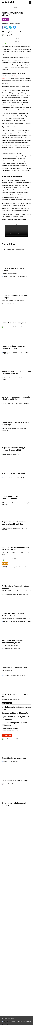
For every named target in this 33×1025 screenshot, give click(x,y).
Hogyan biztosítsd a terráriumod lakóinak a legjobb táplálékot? (14, 523)
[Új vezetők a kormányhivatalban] (16, 746)
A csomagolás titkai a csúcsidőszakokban (10, 498)
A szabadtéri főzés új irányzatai (14, 323)
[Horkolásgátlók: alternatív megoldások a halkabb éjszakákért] (16, 360)
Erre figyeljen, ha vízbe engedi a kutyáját (13, 269)
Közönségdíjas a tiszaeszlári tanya (15, 780)
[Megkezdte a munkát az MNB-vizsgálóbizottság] (16, 602)
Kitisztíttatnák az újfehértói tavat (14, 668)
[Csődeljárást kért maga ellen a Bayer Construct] (16, 574)
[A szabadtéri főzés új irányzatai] (16, 311)
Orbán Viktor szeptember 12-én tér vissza (15, 696)
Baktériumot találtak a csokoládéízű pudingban (15, 297)
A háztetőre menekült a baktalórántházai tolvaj (10, 730)
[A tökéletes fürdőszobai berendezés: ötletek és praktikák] (16, 385)
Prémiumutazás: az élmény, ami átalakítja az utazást (13, 347)
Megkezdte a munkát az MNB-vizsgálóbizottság (13, 614)
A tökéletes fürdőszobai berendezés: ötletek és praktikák (16, 398)
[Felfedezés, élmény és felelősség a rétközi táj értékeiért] (16, 536)
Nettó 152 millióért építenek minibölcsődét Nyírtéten (12, 642)
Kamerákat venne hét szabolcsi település (14, 804)
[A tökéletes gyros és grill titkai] (16, 462)
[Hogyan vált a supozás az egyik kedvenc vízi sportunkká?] (16, 436)
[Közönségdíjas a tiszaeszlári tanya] (16, 769)
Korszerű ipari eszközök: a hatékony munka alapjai (15, 424)
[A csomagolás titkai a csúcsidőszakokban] (16, 485)
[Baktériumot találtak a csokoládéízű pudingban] (16, 284)
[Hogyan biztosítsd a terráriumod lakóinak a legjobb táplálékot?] (16, 510)
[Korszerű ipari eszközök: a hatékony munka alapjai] (16, 411)
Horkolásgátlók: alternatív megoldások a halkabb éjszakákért (16, 373)
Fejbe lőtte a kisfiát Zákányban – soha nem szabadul (16, 718)
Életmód (5, 19)
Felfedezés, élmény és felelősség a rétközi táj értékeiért (15, 548)
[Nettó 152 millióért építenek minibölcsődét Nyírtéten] (16, 629)
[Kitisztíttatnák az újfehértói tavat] (16, 656)
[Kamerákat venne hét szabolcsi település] (16, 791)
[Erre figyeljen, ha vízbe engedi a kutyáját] (16, 257)
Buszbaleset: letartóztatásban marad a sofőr (16, 708)
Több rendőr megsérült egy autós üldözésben (14, 724)
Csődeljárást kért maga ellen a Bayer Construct (15, 587)
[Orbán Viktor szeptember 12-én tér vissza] (16, 683)
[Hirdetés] (16, 43)
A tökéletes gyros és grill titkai (13, 473)
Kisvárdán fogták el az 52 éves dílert (15, 713)
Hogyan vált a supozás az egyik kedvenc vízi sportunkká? (13, 449)
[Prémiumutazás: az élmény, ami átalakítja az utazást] (16, 334)
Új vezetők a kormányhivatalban (14, 758)
